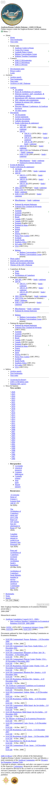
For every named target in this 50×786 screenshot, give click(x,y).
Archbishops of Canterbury (25, 275)
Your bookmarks (16, 40)
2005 (13, 436)
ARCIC (22, 131)
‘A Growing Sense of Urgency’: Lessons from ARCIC (15, 499)
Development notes (17, 69)
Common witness (18, 477)
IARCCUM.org (6, 756)
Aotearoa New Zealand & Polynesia (28, 206)
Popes (17, 273)
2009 (13, 427)
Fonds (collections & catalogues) (27, 123)
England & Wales (21, 225)
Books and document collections (22, 263)
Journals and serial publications (21, 261)
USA (17, 246)
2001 (13, 444)
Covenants (19, 466)
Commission (18, 766)
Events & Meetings (17, 165)
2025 (13, 394)
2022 (13, 400)
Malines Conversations (28, 252)
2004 (13, 438)
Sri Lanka (18, 244)
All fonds (23, 125)
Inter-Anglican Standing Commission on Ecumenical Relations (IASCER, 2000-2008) (29, 622)
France (17, 227)
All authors (19, 90)
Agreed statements (21, 117)
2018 (13, 409)
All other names (21, 110)
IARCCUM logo (21, 65)
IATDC (9, 627)
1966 (13, 459)
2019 (13, 406)
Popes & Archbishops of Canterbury (28, 92)
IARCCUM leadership (23, 60)
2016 (13, 413)
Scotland (18, 238)
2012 (13, 421)
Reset (16, 600)
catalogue (23, 129)
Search (8, 598)
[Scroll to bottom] (4, 2)
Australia (18, 211)
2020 (13, 404)
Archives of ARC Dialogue (20, 83)
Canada (17, 219)
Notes (8, 596)
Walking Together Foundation (26, 56)
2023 (13, 398)
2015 (13, 415)
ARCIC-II (28, 138)
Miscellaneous (25, 161)
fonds (40, 127)
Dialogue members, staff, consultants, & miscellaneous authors (29, 95)
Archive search (15, 77)
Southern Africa (21, 242)
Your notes (14, 42)
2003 (13, 440)
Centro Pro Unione (22, 50)
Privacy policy (15, 71)
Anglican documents (22, 119)
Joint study (17, 481)
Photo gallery (15, 259)
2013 (13, 419)
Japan (17, 231)
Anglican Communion (26, 760)
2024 (13, 396)
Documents (14, 113)
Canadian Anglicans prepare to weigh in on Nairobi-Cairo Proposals (15, 539)
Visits (17, 271)
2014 (13, 417)
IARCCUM (24, 154)
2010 (13, 425)
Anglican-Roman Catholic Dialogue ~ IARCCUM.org (21, 27)
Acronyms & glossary (18, 380)
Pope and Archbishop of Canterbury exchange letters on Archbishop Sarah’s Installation (15, 557)
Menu (5, 31)
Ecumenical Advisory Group (32, 627)
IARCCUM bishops (22, 63)
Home (12, 37)
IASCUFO (27, 629)
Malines (18, 250)
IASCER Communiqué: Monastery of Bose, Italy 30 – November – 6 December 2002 (26, 654)
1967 (13, 457)
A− (7, 600)
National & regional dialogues (31, 163)
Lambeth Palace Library (24, 52)
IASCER (9, 629)
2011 (13, 423)
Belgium (18, 215)
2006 (13, 434)
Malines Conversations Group (26, 54)
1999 (13, 448)
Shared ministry (18, 486)
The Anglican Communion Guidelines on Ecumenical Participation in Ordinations (25, 687)
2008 (13, 429)
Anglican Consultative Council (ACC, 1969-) (22, 619)
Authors (13, 88)
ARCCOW (24, 150)
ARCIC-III (28, 142)
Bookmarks (10, 594)
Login (12, 73)
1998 (13, 450)
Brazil (17, 217)
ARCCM (23, 146)
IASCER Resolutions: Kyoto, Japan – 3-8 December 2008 (27, 736)
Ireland (17, 229)
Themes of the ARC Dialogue (21, 265)
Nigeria (17, 234)
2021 (13, 402)
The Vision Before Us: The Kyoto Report (21, 741)
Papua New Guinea (22, 236)
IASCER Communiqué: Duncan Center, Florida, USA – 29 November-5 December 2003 (26, 660)
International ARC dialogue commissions (30, 98)
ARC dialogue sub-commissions (27, 100)
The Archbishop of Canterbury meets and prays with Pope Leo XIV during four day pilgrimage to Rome (15, 518)
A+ (11, 600)
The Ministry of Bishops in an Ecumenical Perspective (25, 719)
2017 (13, 411)
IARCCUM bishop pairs (19, 382)
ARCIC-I (27, 133)
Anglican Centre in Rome (24, 48)
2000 (13, 446)
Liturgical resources (18, 469)
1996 (13, 454)
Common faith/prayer (19, 473)
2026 (13, 392)
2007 (13, 432)
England (18, 223)
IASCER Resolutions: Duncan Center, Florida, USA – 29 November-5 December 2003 (27, 667)
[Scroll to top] (2, 2)
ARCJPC (23, 127)
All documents (20, 115)
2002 (13, 442)
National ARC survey (18, 384)
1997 (13, 452)
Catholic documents (22, 121)
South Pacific (20, 240)
